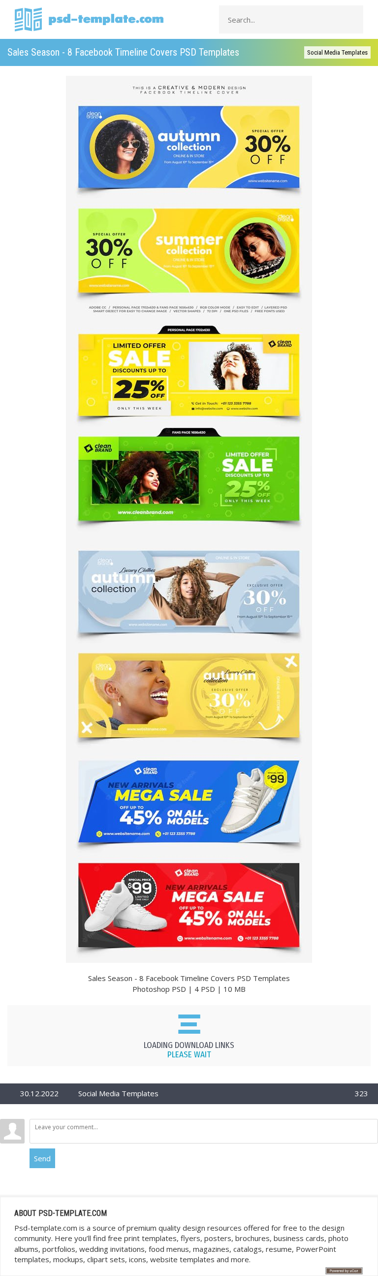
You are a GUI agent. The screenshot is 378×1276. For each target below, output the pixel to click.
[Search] (353, 19)
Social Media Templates (337, 52)
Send (42, 1158)
